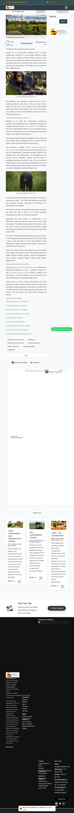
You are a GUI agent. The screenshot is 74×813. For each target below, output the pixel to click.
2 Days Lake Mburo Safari (14, 318)
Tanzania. (11, 697)
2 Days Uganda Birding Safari (15, 322)
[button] (61, 329)
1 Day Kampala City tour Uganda (16, 306)
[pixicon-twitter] (60, 803)
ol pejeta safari (11, 349)
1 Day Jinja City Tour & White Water (17, 302)
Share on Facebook (21, 362)
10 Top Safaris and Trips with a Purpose (14, 544)
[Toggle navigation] (66, 7)
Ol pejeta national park (29, 346)
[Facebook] (47, 2)
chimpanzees (31, 339)
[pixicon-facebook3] (56, 803)
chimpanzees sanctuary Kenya (15, 343)
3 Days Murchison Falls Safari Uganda (18, 326)
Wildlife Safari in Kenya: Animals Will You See (57, 539)
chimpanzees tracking (34, 343)
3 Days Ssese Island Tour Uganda (17, 330)
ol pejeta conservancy (13, 346)
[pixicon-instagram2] (63, 803)
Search (52, 16)
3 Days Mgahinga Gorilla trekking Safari (18, 334)
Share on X (36, 362)
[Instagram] (53, 2)
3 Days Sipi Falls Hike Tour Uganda (17, 310)
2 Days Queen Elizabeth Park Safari (17, 314)
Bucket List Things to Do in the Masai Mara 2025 (36, 541)
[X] (50, 2)
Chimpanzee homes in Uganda (15, 339)
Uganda (19, 695)
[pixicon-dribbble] (56, 806)
